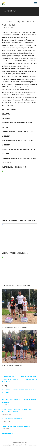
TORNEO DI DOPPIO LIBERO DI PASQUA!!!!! (16, 426)
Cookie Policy (23, 445)
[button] (36, 3)
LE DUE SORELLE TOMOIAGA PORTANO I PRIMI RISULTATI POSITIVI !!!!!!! (17, 410)
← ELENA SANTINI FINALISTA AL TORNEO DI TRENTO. (10, 379)
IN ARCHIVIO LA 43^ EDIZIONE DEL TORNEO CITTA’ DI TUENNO (18, 391)
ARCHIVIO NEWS (7, 434)
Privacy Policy (32, 445)
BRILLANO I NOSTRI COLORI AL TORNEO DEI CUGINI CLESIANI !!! (19, 401)
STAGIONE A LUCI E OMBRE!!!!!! (12, 419)
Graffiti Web (14, 445)
